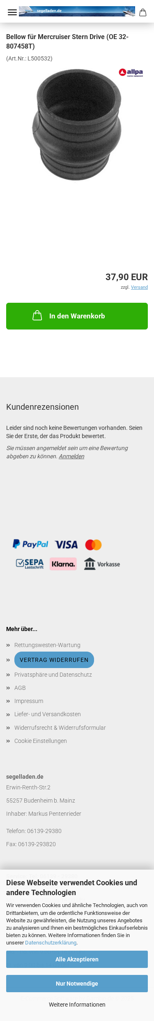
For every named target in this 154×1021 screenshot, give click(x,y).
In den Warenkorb (77, 316)
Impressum (28, 701)
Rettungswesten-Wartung (47, 645)
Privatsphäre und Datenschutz (53, 674)
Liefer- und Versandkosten (47, 714)
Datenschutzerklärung (50, 943)
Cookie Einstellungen (40, 741)
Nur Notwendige (77, 983)
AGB (20, 688)
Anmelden (71, 456)
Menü (12, 12)
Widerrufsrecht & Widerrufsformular (60, 727)
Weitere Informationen (77, 1004)
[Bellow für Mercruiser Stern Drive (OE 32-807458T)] (77, 123)
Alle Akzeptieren (77, 959)
